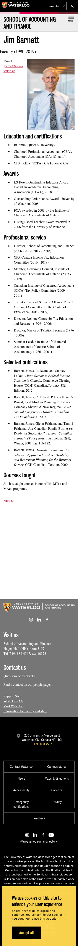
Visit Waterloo (13, 706)
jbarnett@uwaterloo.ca (13, 68)
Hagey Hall (11, 648)
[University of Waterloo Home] (15, 6)
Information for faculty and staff (25, 711)
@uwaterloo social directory (39, 841)
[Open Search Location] (72, 6)
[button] (56, 6)
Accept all (26, 932)
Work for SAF (13, 701)
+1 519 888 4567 (42, 744)
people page (41, 684)
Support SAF (12, 696)
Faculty (8, 500)
